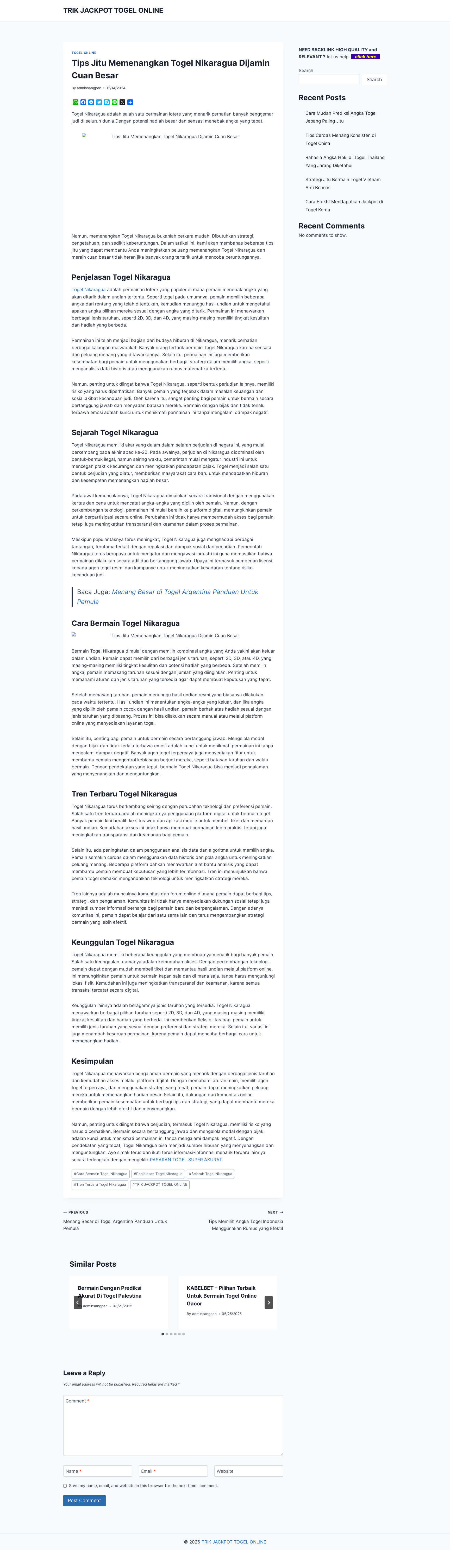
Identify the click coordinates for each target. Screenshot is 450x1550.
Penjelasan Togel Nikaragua (158, 1174)
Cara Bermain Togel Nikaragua (100, 1174)
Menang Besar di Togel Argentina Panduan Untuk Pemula (115, 1220)
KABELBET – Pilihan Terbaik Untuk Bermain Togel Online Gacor (222, 1296)
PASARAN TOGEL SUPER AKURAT (186, 1159)
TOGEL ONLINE (84, 53)
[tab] (162, 1334)
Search (306, 70)
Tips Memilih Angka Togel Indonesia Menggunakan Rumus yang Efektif (245, 1220)
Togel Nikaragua (89, 289)
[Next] (269, 1302)
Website (225, 1471)
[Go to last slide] (78, 1302)
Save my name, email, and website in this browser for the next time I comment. (143, 1485)
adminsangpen (89, 88)
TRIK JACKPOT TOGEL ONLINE (160, 1184)
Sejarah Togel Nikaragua (210, 1174)
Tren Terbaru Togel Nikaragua (100, 1184)
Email (148, 1471)
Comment (78, 1401)
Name (74, 1471)
